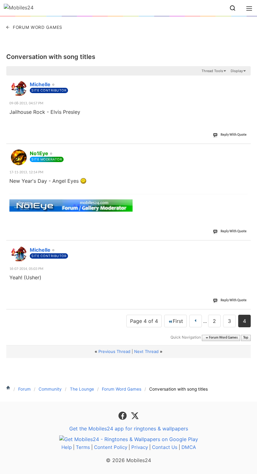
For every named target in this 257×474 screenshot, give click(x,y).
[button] (232, 8)
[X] (135, 415)
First (178, 321)
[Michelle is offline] (19, 88)
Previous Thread (114, 351)
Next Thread (146, 351)
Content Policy (110, 447)
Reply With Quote (234, 135)
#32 (245, 150)
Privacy (139, 447)
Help (66, 447)
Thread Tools (212, 71)
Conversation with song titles (50, 57)
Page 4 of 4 (144, 321)
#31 (245, 81)
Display (237, 71)
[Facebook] (123, 415)
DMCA (188, 447)
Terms (83, 447)
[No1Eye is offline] (19, 157)
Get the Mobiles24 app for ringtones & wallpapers (128, 428)
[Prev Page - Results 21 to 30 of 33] (195, 321)
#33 (245, 246)
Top (245, 338)
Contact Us (164, 447)
